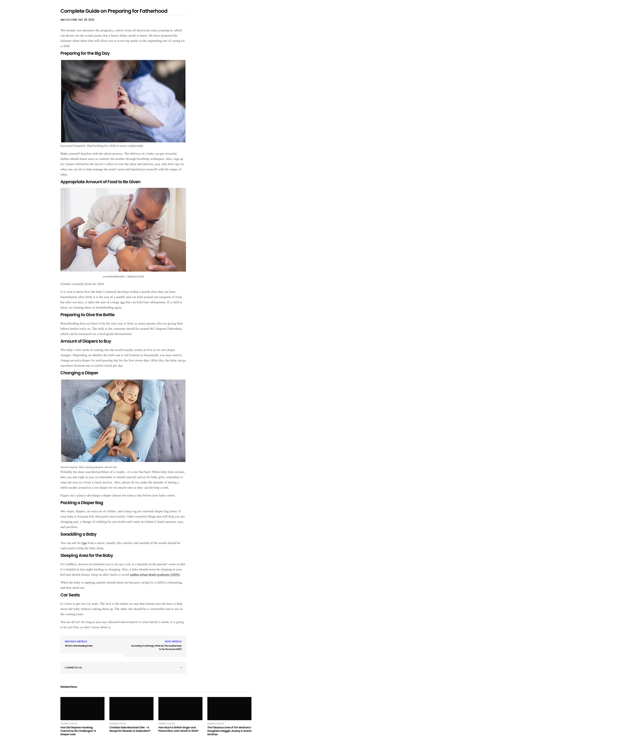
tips (84, 543)
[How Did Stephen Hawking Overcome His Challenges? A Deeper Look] (82, 708)
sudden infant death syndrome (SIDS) (155, 574)
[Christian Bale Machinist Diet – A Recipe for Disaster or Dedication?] (131, 708)
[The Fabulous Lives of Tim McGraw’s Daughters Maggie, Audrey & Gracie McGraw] (229, 708)
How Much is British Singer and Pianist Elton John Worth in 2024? (178, 729)
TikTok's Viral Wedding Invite (79, 645)
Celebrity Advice (68, 723)
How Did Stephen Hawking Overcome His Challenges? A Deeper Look (78, 731)
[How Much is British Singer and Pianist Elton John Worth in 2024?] (180, 708)
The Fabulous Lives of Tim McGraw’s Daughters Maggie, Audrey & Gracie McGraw (229, 731)
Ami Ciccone (68, 19)
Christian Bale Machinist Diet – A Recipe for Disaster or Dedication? (129, 729)
